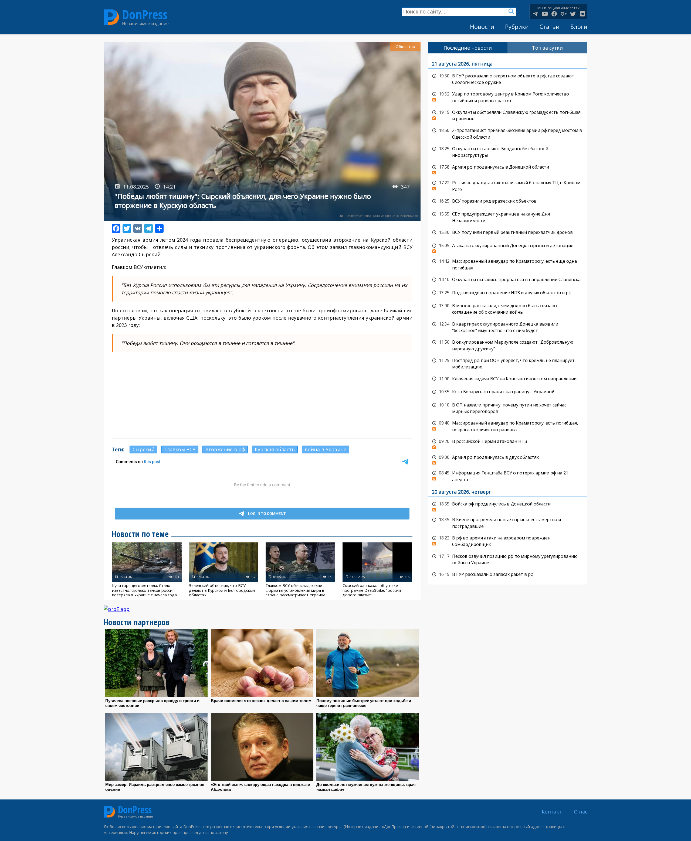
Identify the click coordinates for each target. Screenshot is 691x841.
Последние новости (467, 48)
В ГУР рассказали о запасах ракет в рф (507, 574)
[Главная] (111, 17)
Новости (482, 26)
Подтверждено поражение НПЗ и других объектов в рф (507, 293)
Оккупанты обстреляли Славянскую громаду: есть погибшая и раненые (507, 115)
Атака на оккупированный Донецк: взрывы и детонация (507, 247)
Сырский (143, 449)
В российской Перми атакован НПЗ (507, 443)
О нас (580, 811)
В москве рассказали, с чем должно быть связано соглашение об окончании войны (507, 308)
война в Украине (325, 449)
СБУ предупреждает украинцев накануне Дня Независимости (507, 216)
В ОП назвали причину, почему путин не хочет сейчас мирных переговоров (507, 407)
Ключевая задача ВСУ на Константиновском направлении (507, 379)
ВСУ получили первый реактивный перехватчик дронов (507, 232)
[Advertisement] (262, 395)
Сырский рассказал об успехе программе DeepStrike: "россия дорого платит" (377, 570)
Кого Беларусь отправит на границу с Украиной (507, 392)
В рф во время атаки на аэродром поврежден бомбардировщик (507, 540)
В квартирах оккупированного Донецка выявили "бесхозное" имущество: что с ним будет (507, 326)
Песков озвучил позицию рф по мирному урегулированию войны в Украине (507, 559)
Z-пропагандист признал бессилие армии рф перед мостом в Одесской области (507, 133)
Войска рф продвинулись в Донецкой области (507, 505)
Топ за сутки (547, 48)
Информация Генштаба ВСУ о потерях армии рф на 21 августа (507, 475)
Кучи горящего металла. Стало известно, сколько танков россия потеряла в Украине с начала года (147, 570)
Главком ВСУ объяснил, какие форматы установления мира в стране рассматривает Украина (300, 570)
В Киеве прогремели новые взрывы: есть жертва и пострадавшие (507, 522)
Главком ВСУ (179, 449)
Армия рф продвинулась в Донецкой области (507, 168)
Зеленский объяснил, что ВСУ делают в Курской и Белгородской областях (224, 570)
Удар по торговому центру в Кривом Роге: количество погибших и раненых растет (507, 96)
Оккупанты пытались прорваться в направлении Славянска (507, 280)
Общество (405, 46)
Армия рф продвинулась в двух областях (507, 459)
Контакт (552, 811)
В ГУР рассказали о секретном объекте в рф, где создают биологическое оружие (507, 78)
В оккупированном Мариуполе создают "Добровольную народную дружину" (507, 344)
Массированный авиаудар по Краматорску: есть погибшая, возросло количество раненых (507, 425)
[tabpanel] (507, 318)
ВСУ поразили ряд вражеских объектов (507, 201)
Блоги (578, 26)
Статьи (550, 26)
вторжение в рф (225, 449)
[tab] (468, 47)
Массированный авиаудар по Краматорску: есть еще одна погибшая (507, 263)
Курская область (275, 449)
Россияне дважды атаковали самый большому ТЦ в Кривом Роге (507, 185)
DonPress (144, 14)
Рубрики (517, 26)
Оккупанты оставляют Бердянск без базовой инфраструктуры (507, 151)
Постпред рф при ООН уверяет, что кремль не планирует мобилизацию (507, 363)
